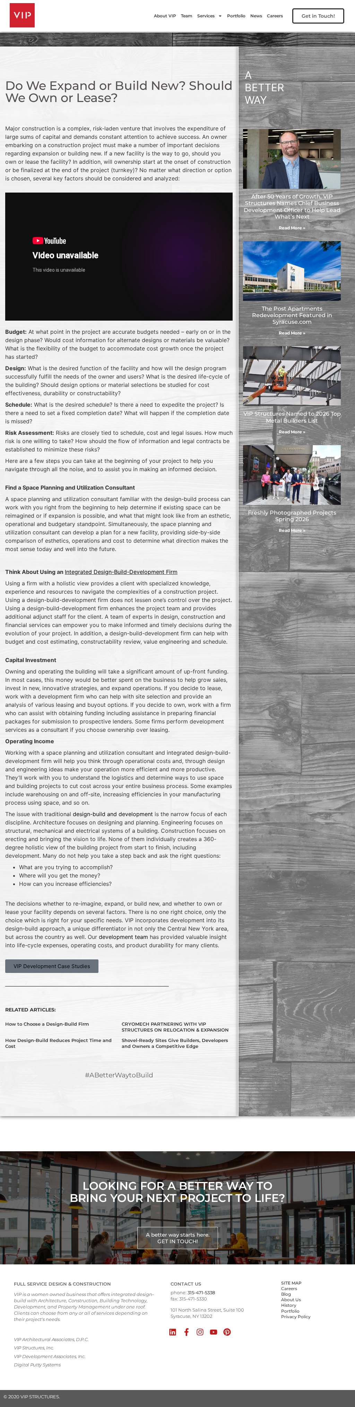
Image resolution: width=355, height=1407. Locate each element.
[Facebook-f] (186, 1332)
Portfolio (236, 15)
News (256, 15)
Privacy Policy (296, 1316)
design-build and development (113, 814)
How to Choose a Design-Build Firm (47, 1024)
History (288, 1305)
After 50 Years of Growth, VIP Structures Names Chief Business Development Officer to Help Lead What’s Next (292, 206)
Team (186, 15)
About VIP (165, 15)
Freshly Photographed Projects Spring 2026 (292, 516)
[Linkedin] (173, 1332)
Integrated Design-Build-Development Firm (121, 571)
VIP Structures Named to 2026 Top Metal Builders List (292, 417)
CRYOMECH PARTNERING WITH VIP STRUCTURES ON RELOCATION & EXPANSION (175, 1027)
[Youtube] (213, 1332)
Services (206, 15)
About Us (291, 1299)
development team (123, 936)
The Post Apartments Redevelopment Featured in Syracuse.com (292, 315)
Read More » (292, 227)
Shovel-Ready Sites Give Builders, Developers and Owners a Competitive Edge (175, 1043)
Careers (275, 15)
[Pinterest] (227, 1332)
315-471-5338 (201, 1292)
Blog (286, 1294)
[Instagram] (200, 1332)
